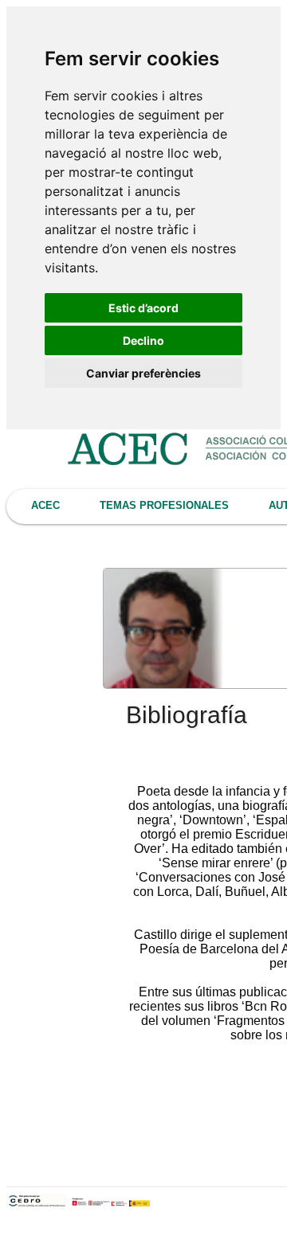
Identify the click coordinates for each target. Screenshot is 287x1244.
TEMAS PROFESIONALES (164, 505)
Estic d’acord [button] (143, 308)
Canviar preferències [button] (143, 373)
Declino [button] (143, 340)
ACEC (45, 505)
